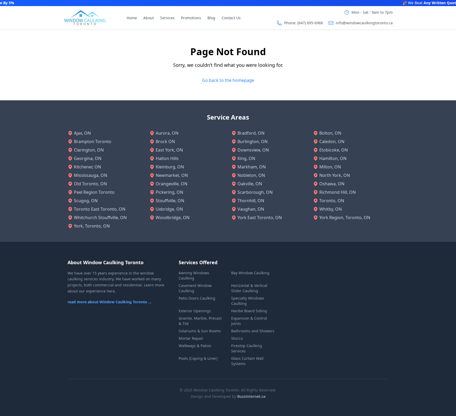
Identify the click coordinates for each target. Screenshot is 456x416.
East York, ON (169, 150)
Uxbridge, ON (169, 209)
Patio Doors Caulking (197, 298)
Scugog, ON (86, 201)
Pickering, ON (169, 192)
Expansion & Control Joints (249, 321)
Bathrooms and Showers (252, 330)
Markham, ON (252, 167)
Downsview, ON (253, 150)
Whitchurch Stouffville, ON (100, 217)
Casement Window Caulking (195, 288)
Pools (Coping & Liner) (198, 358)
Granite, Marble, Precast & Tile (200, 321)
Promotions (191, 17)
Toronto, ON (331, 201)
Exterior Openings (195, 310)
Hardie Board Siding (249, 310)
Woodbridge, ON (172, 217)
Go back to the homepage (228, 80)
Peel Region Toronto (94, 192)
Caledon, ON (331, 141)
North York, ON (334, 175)
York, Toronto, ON (92, 226)
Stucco (237, 338)
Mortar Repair (191, 338)
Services (167, 17)
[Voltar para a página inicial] (84, 17)
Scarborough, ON (255, 192)
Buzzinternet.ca (251, 396)
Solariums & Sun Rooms (200, 330)
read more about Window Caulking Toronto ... (109, 301)
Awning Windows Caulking (194, 275)
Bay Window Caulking (250, 272)
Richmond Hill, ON (337, 192)
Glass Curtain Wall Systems (247, 361)
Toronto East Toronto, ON (99, 209)
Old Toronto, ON (90, 184)
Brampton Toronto (92, 141)
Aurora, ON (167, 133)
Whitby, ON (330, 209)
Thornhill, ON (251, 201)
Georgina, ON (87, 158)
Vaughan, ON (251, 209)
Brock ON (165, 141)
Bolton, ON (330, 133)
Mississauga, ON (90, 175)
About (148, 17)
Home (132, 17)
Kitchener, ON (87, 167)
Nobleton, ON (251, 175)
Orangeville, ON (171, 184)
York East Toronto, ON (260, 217)
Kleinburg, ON (170, 167)
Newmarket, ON (172, 175)
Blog (211, 17)
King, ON (246, 158)
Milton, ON (330, 167)
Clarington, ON (89, 150)
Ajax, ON (82, 133)
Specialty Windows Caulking (247, 301)
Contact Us (231, 17)
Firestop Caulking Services (246, 348)
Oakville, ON (250, 184)
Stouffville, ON (170, 201)
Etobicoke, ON (333, 150)
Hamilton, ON (332, 158)
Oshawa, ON (331, 184)
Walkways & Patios (195, 345)
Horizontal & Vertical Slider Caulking (249, 288)
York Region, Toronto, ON (344, 217)
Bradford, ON (251, 133)
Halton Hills (167, 158)
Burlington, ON (253, 141)
